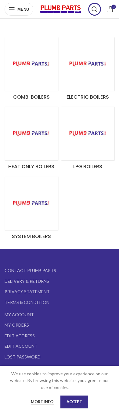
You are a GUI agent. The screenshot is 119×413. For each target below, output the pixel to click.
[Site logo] (60, 8)
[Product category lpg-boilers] (87, 140)
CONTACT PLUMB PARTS (30, 270)
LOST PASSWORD (23, 356)
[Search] (94, 9)
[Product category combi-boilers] (31, 70)
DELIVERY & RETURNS (27, 281)
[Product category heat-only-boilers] (31, 140)
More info (42, 401)
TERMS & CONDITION (27, 302)
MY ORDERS (17, 325)
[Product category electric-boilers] (87, 70)
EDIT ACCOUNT (21, 346)
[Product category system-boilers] (31, 209)
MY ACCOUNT (19, 314)
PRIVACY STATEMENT (27, 291)
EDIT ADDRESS (20, 335)
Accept (74, 401)
